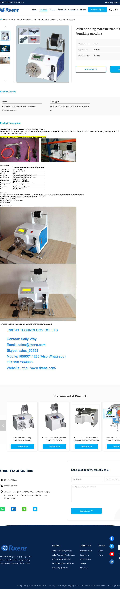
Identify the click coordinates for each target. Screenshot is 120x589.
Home (34, 10)
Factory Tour (84, 555)
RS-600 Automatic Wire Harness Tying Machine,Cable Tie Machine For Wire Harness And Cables (86, 440)
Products (43, 10)
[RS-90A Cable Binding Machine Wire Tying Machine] (54, 417)
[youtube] (111, 554)
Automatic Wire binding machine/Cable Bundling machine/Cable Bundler (22, 440)
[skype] (16, 511)
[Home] (9, 9)
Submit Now (85, 511)
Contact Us (73, 10)
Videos (52, 10)
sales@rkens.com (10, 486)
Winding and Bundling (24, 19)
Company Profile (86, 551)
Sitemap (83, 563)
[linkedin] (111, 561)
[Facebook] (111, 538)
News (101, 555)
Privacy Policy (22, 586)
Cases (101, 551)
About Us (62, 10)
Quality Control (85, 559)
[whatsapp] (5, 511)
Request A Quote (97, 10)
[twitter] (111, 546)
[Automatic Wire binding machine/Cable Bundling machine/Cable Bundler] (22, 417)
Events (83, 10)
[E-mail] (38, 511)
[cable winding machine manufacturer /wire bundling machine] (42, 54)
